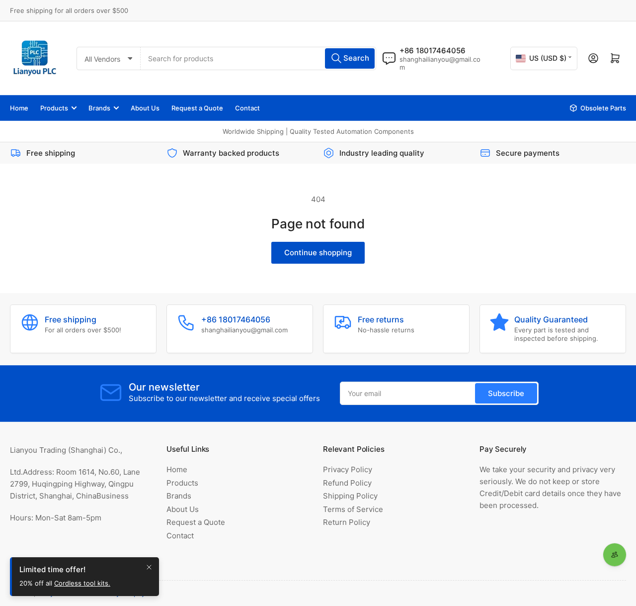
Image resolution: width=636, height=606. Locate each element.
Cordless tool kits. (82, 583)
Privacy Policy (347, 469)
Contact (247, 108)
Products (54, 108)
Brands (99, 108)
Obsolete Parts (603, 108)
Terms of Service (353, 509)
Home (19, 108)
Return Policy (346, 522)
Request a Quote (197, 108)
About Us (145, 108)
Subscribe (506, 393)
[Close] (149, 567)
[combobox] (258, 58)
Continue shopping (318, 252)
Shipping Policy (350, 496)
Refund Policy (347, 483)
